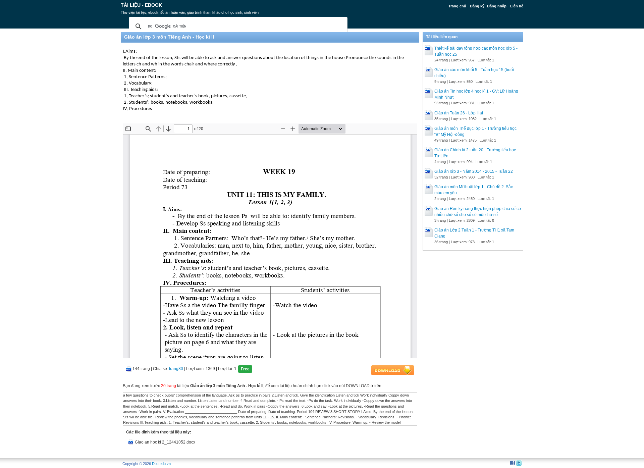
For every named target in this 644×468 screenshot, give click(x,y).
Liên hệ (516, 6)
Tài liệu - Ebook (141, 5)
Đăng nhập (496, 6)
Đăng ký (477, 6)
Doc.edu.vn (161, 464)
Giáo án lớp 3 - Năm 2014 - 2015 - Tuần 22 (473, 171)
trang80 (176, 368)
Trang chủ (457, 6)
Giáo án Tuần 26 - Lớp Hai (458, 113)
